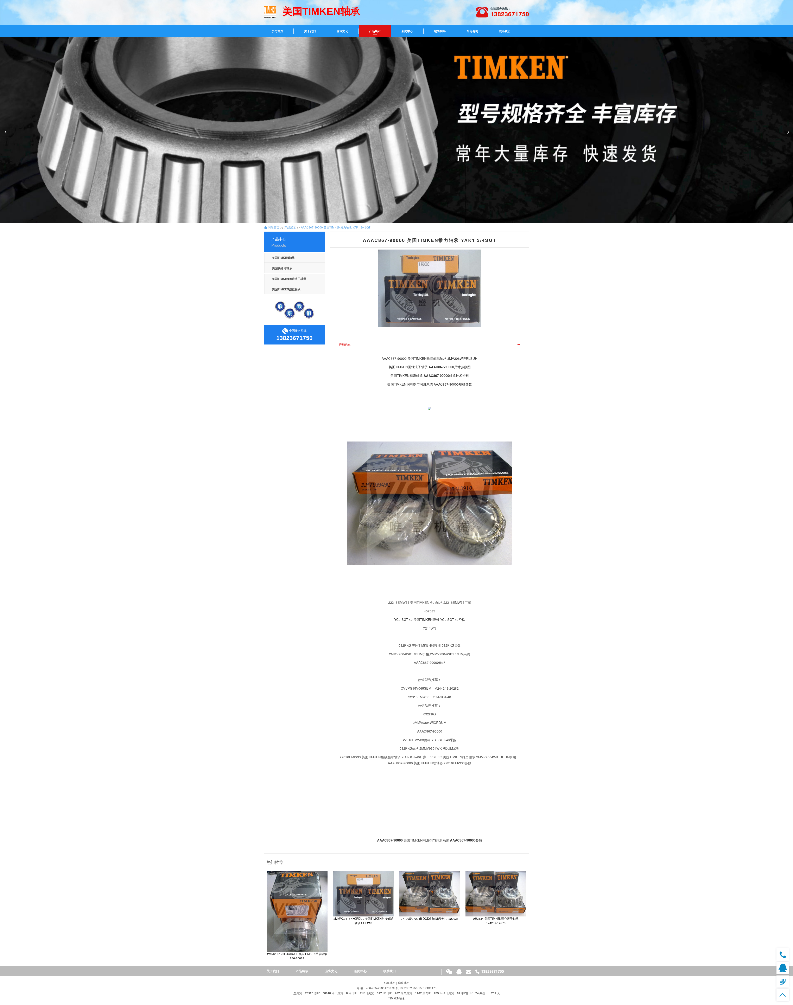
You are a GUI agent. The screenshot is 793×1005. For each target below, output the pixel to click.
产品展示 (375, 31)
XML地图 (389, 983)
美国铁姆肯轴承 (282, 268)
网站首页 (273, 227)
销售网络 (440, 31)
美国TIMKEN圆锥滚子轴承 (289, 279)
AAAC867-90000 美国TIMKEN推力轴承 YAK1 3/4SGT (335, 227)
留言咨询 (472, 31)
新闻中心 (407, 31)
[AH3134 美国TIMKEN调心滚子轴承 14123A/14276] (495, 893)
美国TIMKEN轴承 (283, 258)
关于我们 (310, 31)
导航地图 (404, 983)
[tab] (429, 344)
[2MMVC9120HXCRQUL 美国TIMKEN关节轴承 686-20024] (297, 911)
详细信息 (345, 344)
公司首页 (277, 31)
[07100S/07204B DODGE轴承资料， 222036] (429, 893)
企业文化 (342, 31)
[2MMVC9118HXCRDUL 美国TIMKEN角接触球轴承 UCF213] (363, 893)
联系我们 (504, 31)
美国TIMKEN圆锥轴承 (286, 289)
